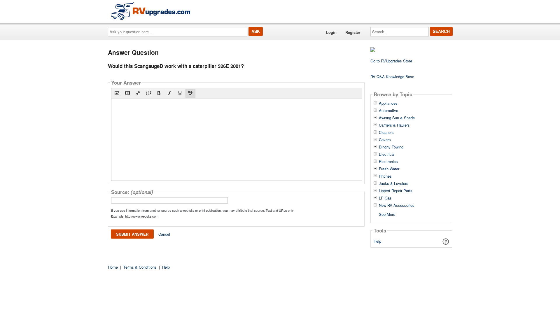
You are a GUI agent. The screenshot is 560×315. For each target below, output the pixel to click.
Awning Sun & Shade (397, 118)
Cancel (164, 234)
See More (387, 213)
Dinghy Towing (391, 147)
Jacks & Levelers (393, 183)
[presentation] (117, 94)
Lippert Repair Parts (395, 191)
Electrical (387, 154)
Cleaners (386, 132)
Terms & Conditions (140, 267)
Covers (385, 140)
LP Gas (385, 198)
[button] (117, 93)
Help (377, 241)
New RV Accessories (396, 205)
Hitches (385, 176)
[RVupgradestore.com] (151, 11)
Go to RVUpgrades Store (391, 61)
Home (113, 267)
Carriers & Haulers (394, 125)
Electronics (388, 162)
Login (331, 32)
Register (352, 32)
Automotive (388, 110)
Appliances (388, 103)
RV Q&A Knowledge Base (392, 76)
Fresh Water (389, 169)
